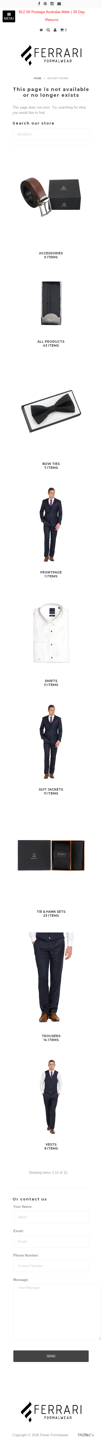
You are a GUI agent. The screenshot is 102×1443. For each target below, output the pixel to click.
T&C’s (89, 1435)
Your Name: (22, 1207)
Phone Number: (26, 1255)
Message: (21, 1280)
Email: (18, 1231)
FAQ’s (82, 1435)
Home (38, 78)
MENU (9, 18)
